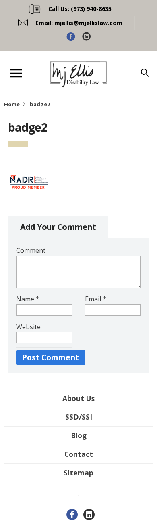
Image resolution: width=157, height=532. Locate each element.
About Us (78, 398)
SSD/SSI (78, 417)
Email (95, 298)
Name (27, 298)
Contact (78, 454)
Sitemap (78, 472)
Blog (79, 435)
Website (28, 326)
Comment (30, 250)
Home (12, 104)
